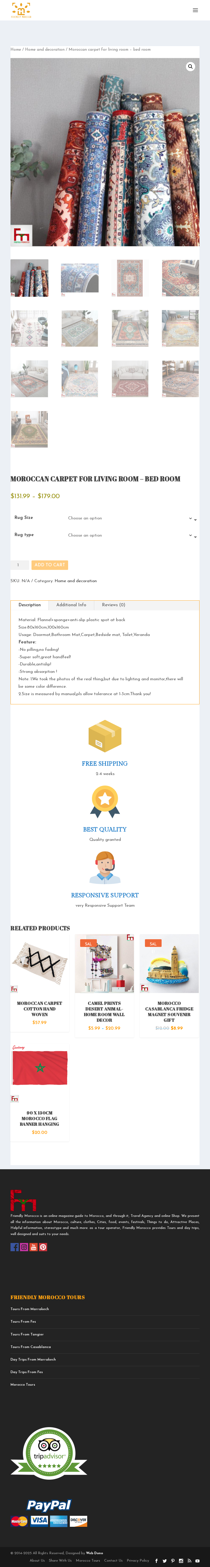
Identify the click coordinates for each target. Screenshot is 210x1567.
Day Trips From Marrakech (33, 1360)
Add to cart (50, 565)
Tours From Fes (23, 1322)
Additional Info (71, 605)
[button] (190, 66)
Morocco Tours (22, 1385)
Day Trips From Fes (26, 1372)
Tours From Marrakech (29, 1309)
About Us (37, 1561)
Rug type (24, 535)
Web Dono (94, 1553)
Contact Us (113, 1561)
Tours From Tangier (27, 1334)
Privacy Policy (138, 1561)
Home (15, 50)
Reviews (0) (113, 605)
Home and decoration (45, 50)
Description (29, 605)
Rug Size (23, 518)
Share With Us (60, 1561)
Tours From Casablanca (30, 1347)
